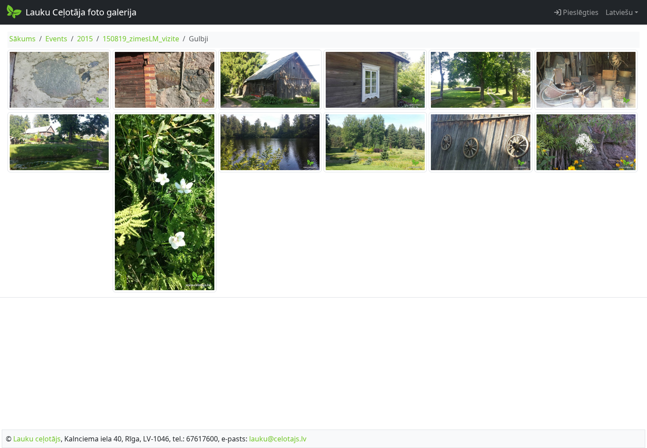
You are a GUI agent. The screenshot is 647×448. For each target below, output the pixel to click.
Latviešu (619, 12)
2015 (85, 39)
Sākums (22, 39)
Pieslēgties (580, 12)
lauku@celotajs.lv (277, 439)
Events (56, 39)
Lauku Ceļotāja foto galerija (81, 12)
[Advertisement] (323, 361)
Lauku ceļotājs (37, 439)
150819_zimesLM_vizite (141, 39)
